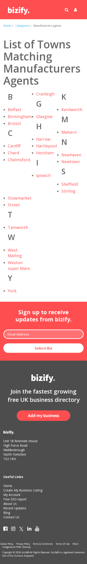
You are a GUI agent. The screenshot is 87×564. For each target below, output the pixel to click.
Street (14, 204)
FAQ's (75, 543)
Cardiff (14, 146)
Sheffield (69, 184)
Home (7, 26)
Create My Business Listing (22, 490)
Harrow (43, 139)
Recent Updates (14, 508)
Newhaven (71, 154)
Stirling (68, 191)
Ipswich (43, 175)
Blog (6, 512)
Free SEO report (15, 499)
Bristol (14, 123)
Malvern (69, 132)
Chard (13, 152)
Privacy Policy (23, 543)
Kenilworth (71, 109)
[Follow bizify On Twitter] (21, 529)
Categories (22, 26)
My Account (12, 495)
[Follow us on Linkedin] (29, 529)
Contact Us (11, 517)
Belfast (14, 109)
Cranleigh (45, 94)
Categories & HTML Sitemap (16, 547)
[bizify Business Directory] (19, 9)
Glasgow (44, 116)
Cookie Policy (6, 543)
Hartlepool (46, 146)
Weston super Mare (19, 265)
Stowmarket (19, 198)
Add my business (43, 415)
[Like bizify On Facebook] (5, 529)
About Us (10, 504)
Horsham (45, 152)
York (12, 290)
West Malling (15, 252)
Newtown (70, 161)
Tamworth (18, 227)
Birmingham (20, 116)
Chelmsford (19, 159)
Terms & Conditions (43, 543)
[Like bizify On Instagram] (13, 529)
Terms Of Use (63, 543)
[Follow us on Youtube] (37, 529)
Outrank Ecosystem (24, 555)
